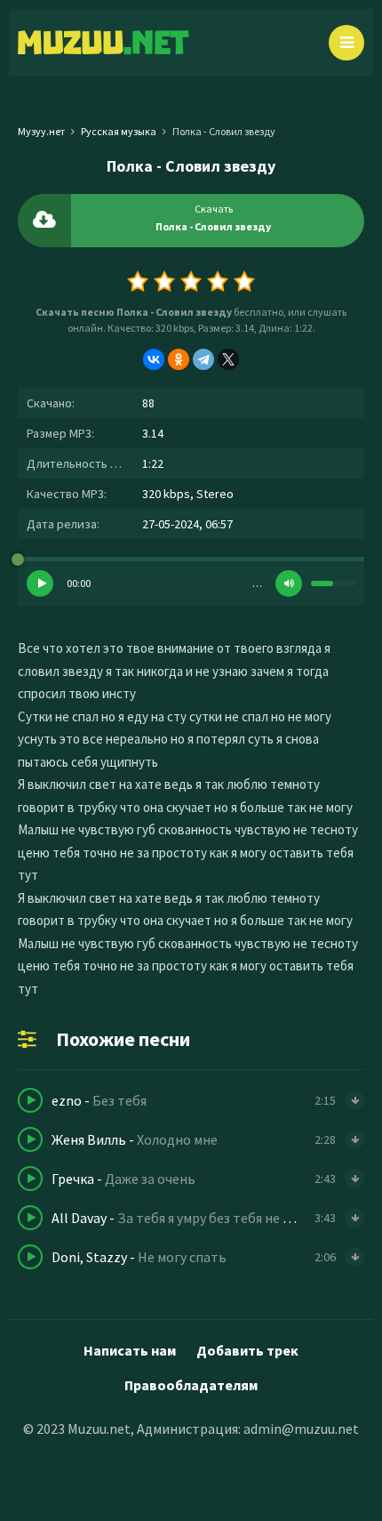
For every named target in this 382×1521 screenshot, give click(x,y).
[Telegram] (203, 359)
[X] (228, 359)
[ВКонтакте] (153, 359)
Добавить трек (247, 1350)
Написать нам (130, 1350)
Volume (288, 583)
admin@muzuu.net (301, 1428)
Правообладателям (191, 1385)
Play (40, 583)
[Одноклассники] (178, 359)
